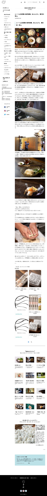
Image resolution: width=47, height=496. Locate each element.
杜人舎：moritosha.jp (6, 99)
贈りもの (6, 26)
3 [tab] (44, 449)
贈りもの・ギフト (7, 24)
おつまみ (6, 59)
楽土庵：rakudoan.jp (6, 98)
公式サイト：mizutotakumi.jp (7, 97)
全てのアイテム (8, 22)
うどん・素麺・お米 (7, 57)
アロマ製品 (7, 73)
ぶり (6, 20)
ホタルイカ (7, 16)
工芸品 (6, 35)
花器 (6, 41)
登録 (29, 463)
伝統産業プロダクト (7, 46)
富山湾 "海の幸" (7, 14)
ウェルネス (6, 69)
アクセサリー (7, 43)
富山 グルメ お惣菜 (7, 50)
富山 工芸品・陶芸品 (7, 33)
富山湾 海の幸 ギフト (8, 30)
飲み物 (5, 63)
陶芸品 (6, 37)
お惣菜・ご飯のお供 (7, 54)
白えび (6, 18)
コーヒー (6, 65)
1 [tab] (43, 449)
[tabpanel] (30, 435)
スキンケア (7, 71)
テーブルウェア (8, 39)
